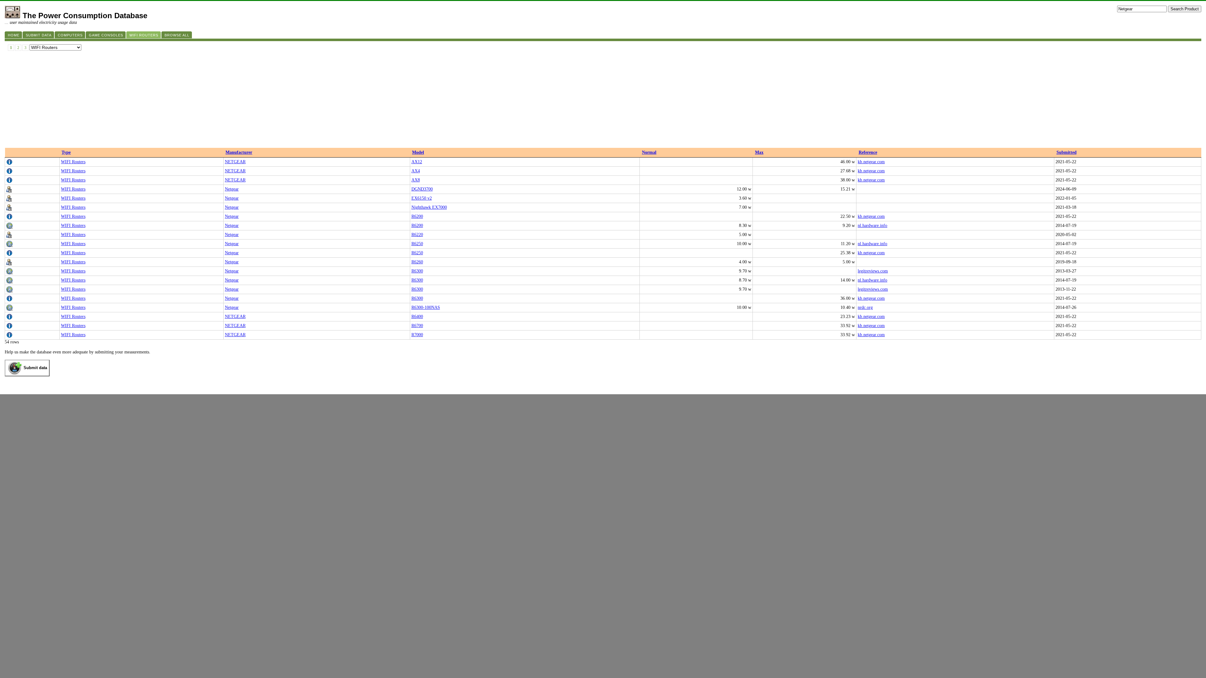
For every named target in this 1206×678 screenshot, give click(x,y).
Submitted (1067, 152)
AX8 (415, 180)
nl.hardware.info (872, 225)
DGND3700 (422, 189)
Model (418, 152)
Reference (868, 152)
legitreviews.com (873, 271)
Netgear (232, 189)
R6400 (417, 316)
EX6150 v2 (421, 198)
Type (66, 152)
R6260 (417, 262)
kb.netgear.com (871, 161)
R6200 (417, 216)
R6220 (417, 234)
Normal (649, 152)
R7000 (417, 334)
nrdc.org (865, 307)
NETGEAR (235, 161)
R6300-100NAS (425, 307)
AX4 (415, 171)
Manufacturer (238, 152)
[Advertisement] (603, 101)
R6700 (417, 325)
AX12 (416, 161)
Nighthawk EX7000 (429, 207)
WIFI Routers (73, 161)
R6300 (417, 271)
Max (759, 152)
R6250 (417, 243)
